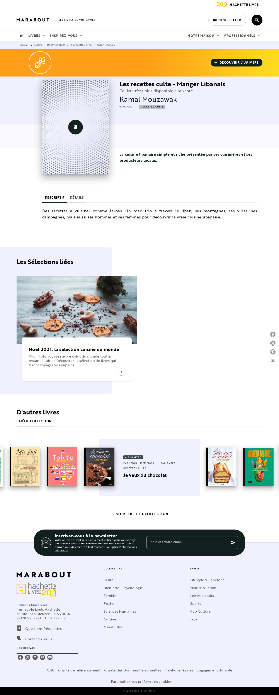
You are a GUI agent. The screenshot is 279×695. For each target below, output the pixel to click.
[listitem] (20, 657)
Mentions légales (179, 670)
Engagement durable (214, 670)
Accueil (24, 45)
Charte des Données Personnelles (132, 670)
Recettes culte (56, 45)
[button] (227, 20)
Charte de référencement (79, 670)
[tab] (21, 36)
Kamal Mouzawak (148, 99)
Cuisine (38, 45)
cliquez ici (61, 550)
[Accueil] (35, 20)
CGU (51, 670)
